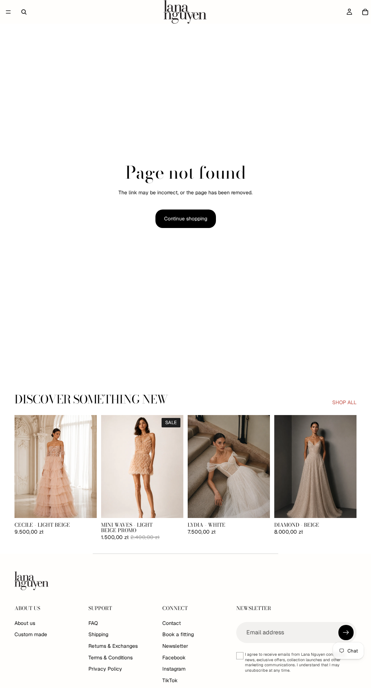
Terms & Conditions (110, 657)
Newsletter (175, 646)
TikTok (170, 680)
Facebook (174, 657)
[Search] (24, 12)
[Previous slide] (22, 466)
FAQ (93, 622)
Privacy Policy (105, 669)
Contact (171, 622)
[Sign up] (346, 632)
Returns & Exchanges (113, 646)
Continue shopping (185, 218)
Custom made (30, 634)
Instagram (174, 669)
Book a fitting (178, 634)
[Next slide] (89, 466)
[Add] (85, 506)
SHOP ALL (344, 402)
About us (24, 622)
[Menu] (8, 12)
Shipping (98, 634)
